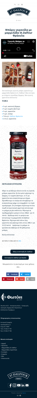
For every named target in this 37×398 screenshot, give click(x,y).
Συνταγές (4, 352)
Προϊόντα (4, 345)
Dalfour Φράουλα (16, 116)
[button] (12, 274)
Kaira (24, 393)
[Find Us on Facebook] (22, 4)
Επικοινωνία (5, 358)
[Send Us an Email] (18, 4)
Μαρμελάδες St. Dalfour (9, 348)
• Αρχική (3, 343)
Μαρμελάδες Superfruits (9, 350)
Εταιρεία (4, 354)
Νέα (2, 356)
